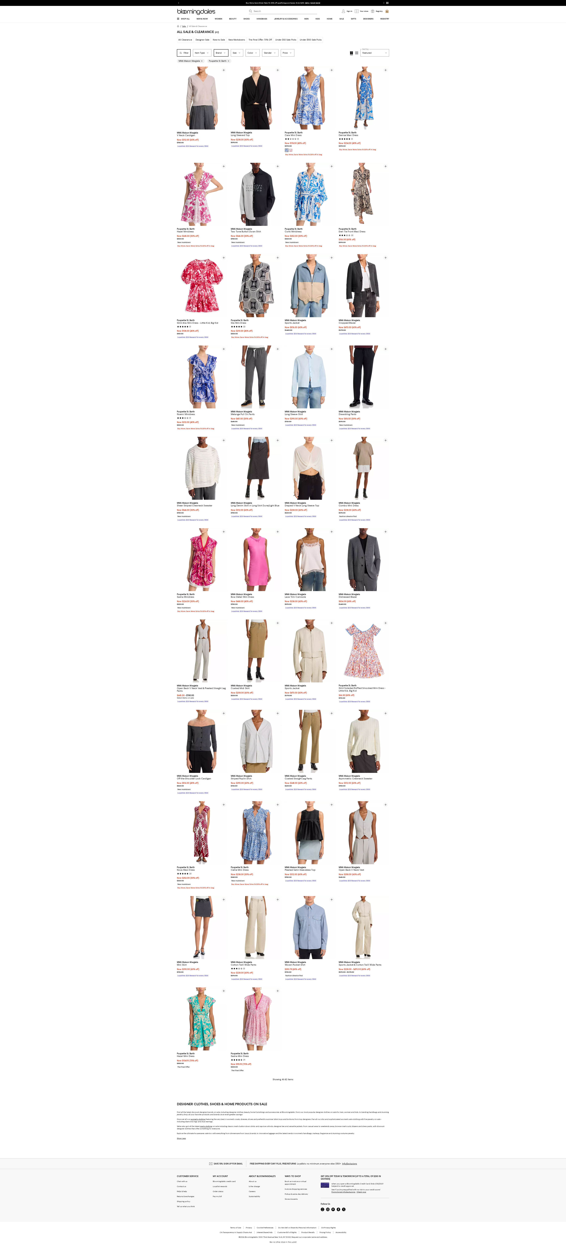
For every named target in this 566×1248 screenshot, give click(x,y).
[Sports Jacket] (310, 285)
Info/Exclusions (349, 1164)
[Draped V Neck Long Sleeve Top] (310, 468)
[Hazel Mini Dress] (202, 1019)
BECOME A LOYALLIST (255, 3)
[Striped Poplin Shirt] (256, 741)
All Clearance (185, 40)
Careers (252, 1192)
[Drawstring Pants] (364, 377)
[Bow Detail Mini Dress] (256, 559)
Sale (184, 26)
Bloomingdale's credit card (224, 1182)
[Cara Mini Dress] (310, 98)
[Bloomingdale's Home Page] (196, 12)
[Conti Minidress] (310, 194)
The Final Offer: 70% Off (260, 40)
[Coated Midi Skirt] (256, 651)
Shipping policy (183, 1202)
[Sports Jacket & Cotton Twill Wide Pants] (364, 927)
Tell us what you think (186, 1207)
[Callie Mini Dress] (256, 833)
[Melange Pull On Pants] (256, 377)
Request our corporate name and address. (309, 1237)
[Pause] (387, 3)
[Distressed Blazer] (364, 559)
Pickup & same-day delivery (296, 1194)
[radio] (287, 150)
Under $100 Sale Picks (311, 40)
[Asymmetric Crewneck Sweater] (364, 741)
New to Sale (219, 40)
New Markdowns (236, 40)
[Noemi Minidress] (202, 377)
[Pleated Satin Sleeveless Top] (310, 833)
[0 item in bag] (387, 11)
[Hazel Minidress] (202, 194)
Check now (361, 1192)
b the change (254, 1187)
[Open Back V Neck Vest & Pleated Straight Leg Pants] (202, 651)
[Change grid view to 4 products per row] (351, 53)
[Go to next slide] (384, 3)
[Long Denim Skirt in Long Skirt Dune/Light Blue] (256, 468)
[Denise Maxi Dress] (364, 98)
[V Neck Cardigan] (202, 98)
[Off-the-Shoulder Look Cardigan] (202, 741)
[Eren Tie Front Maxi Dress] (364, 194)
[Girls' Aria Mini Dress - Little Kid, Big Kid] (202, 285)
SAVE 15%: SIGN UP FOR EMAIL (228, 1164)
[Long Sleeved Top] (256, 98)
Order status (218, 1192)
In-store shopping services (296, 1189)
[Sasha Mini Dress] (256, 1019)
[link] (202, 139)
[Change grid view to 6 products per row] (356, 52)
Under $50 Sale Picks (285, 40)
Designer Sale (202, 40)
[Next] (224, 98)
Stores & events (291, 1199)
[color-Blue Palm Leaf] (286, 150)
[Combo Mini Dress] (364, 468)
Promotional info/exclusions (343, 1192)
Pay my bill (217, 1197)
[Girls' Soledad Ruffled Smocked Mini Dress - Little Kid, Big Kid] (364, 651)
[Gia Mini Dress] (256, 285)
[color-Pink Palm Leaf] (290, 150)
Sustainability (254, 1197)
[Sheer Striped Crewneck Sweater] (202, 468)
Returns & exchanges (185, 1197)
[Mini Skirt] (202, 927)
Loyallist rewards (220, 1187)
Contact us (181, 1187)
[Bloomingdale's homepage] (178, 26)
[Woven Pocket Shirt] (310, 927)
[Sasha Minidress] (202, 559)
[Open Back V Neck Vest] (364, 833)
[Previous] (180, 98)
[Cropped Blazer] (364, 285)
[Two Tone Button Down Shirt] (256, 194)
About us (252, 1182)
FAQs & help (182, 1192)
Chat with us (182, 1182)
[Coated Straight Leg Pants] (310, 741)
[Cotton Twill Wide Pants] (256, 927)
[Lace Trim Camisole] (310, 559)
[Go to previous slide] (178, 3)
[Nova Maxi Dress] (202, 833)
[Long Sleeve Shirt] (310, 377)
